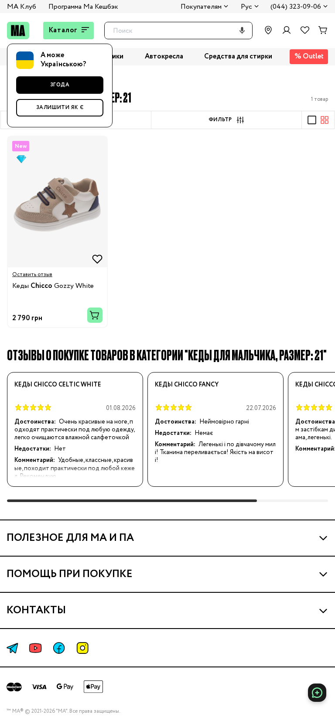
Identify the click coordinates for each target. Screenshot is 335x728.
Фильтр (220, 120)
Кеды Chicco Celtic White (57, 384)
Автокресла (164, 57)
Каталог (63, 30)
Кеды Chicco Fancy (187, 384)
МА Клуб (21, 7)
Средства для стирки (238, 57)
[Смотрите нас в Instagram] (82, 648)
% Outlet (309, 56)
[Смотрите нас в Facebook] (58, 648)
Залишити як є (60, 107)
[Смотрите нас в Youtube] (35, 648)
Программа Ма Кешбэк (83, 7)
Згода (60, 85)
